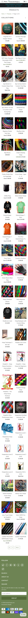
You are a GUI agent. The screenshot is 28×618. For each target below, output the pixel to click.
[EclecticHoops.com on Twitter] (3, 565)
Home (3, 14)
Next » (17, 547)
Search (4, 573)
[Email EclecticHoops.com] (3, 569)
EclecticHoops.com (9, 602)
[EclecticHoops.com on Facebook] (7, 565)
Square (4, 584)
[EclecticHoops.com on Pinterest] (15, 565)
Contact (4, 580)
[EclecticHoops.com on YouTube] (11, 565)
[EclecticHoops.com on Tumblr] (18, 565)
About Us (5, 577)
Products (9, 14)
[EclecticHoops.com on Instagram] (22, 565)
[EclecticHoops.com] (14, 1)
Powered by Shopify (6, 604)
